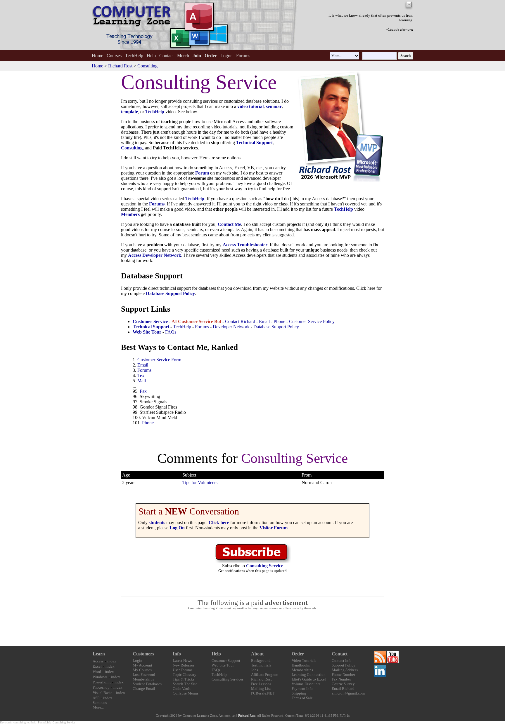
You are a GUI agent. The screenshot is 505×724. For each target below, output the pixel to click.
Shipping (299, 693)
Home (97, 55)
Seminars (100, 702)
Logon (226, 55)
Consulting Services (227, 679)
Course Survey (343, 684)
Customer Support (226, 660)
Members (130, 214)
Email (264, 321)
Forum (202, 172)
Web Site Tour (223, 665)
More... (98, 707)
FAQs (170, 331)
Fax (143, 391)
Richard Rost (120, 65)
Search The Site (185, 684)
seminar (274, 106)
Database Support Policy (276, 326)
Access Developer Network (154, 255)
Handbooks (301, 665)
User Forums (182, 670)
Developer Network (231, 326)
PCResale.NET (262, 693)
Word (97, 671)
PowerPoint (102, 682)
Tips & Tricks (183, 679)
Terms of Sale (302, 698)
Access (98, 661)
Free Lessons (261, 684)
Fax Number (341, 679)
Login (137, 660)
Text (141, 375)
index (111, 661)
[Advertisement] (252, 628)
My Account (142, 665)
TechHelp (134, 55)
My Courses (142, 670)
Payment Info (302, 688)
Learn (99, 653)
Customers (143, 653)
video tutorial (250, 106)
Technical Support (254, 142)
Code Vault (182, 688)
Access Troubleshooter (245, 244)
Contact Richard (240, 321)
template (129, 111)
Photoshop (101, 687)
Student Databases (147, 684)
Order (298, 653)
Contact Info (342, 660)
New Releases (183, 665)
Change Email (144, 688)
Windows (100, 677)
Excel (97, 666)
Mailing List (261, 688)
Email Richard (343, 688)
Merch (183, 55)
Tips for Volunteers (199, 482)
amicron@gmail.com (348, 693)
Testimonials (261, 665)
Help (151, 55)
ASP (96, 698)
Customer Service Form (159, 359)
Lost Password (144, 674)
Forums (243, 55)
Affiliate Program (264, 674)
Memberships (143, 679)
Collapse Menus (185, 693)
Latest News (182, 660)
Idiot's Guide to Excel (309, 679)
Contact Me (229, 224)
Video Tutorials (304, 660)
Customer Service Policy (312, 321)
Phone (279, 321)
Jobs (254, 670)
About (257, 653)
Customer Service (150, 321)
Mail (141, 380)
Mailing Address (345, 670)
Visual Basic (102, 692)
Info (177, 653)
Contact (166, 55)
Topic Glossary (184, 674)
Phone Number (343, 674)
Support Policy (343, 665)
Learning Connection (309, 674)
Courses (114, 55)
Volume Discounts (306, 684)
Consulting (147, 65)
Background (261, 660)
